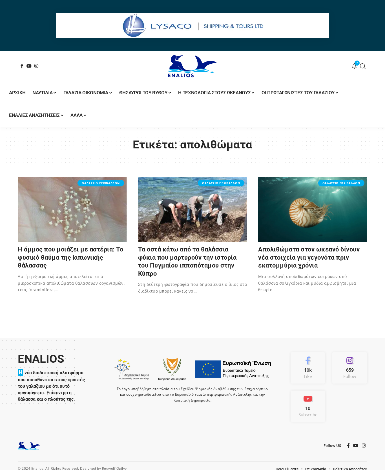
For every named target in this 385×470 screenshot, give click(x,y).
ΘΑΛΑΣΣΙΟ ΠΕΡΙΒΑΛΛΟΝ (101, 183)
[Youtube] (308, 406)
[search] (363, 66)
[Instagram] (36, 66)
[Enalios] (192, 66)
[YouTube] (29, 66)
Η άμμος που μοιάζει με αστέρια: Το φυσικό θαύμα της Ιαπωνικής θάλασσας (70, 257)
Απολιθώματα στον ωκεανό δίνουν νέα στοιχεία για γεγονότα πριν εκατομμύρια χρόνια (309, 257)
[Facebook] (22, 66)
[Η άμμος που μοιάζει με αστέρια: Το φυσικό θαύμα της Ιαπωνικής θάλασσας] (72, 209)
